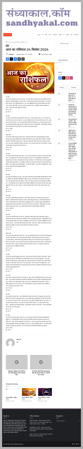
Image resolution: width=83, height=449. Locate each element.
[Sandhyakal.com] (41, 17)
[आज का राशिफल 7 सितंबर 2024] (29, 392)
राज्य (49, 34)
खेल (71, 34)
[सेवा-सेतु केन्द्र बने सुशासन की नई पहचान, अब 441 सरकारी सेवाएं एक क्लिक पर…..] (62, 97)
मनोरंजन (67, 34)
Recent (62, 87)
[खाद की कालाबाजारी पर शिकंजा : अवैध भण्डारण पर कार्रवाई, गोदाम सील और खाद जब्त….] (62, 122)
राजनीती (60, 34)
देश (42, 34)
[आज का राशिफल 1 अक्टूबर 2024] (13, 392)
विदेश (46, 34)
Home (38, 34)
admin (11, 54)
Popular (73, 87)
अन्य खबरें (76, 34)
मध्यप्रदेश (55, 34)
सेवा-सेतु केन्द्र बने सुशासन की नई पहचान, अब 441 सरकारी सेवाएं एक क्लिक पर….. (72, 97)
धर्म (63, 34)
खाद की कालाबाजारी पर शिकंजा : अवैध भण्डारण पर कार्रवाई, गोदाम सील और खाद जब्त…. (72, 123)
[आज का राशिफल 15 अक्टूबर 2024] (45, 392)
